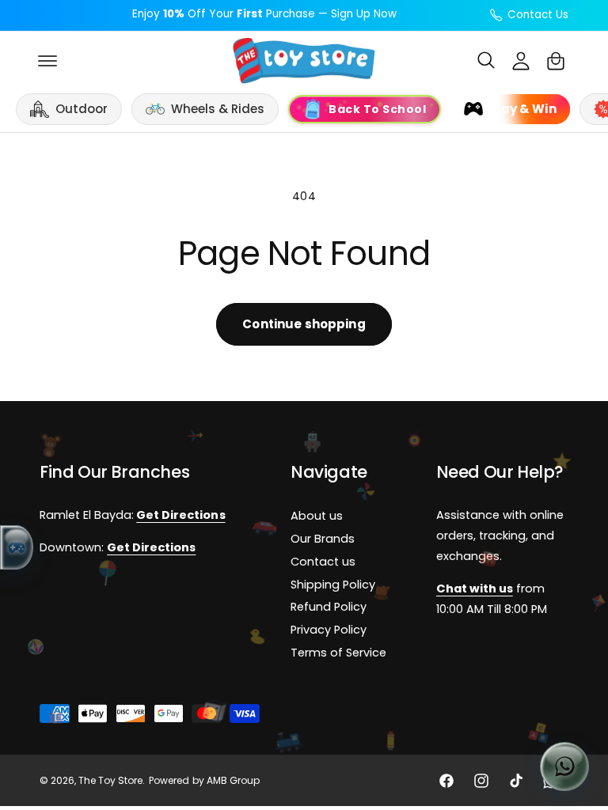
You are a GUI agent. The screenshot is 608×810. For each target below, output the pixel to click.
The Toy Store (110, 781)
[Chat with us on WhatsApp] (564, 766)
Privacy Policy (329, 630)
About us (317, 516)
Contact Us (537, 14)
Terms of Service (338, 653)
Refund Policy (329, 607)
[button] (47, 61)
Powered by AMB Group (204, 781)
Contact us (323, 562)
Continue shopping (304, 324)
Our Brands (323, 539)
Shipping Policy (333, 584)
